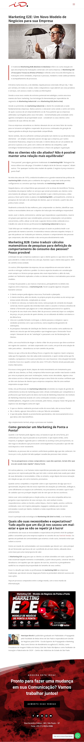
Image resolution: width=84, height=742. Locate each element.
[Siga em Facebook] (33, 716)
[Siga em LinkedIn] (42, 716)
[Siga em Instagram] (46, 716)
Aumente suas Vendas (42, 704)
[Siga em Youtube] (50, 716)
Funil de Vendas (65, 535)
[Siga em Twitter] (37, 716)
